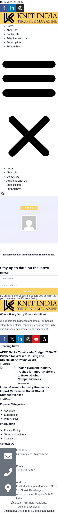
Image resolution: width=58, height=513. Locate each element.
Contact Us (12, 34)
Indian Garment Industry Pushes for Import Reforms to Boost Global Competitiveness (24, 391)
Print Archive (13, 46)
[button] (29, 107)
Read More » (6, 364)
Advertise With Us (16, 38)
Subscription (13, 42)
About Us (11, 30)
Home (9, 26)
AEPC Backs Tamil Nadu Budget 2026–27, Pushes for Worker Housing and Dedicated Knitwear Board (28, 356)
